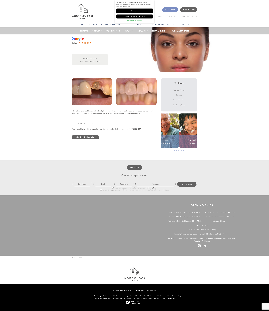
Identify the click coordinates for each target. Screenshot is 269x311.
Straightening (113, 31)
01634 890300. (223, 234)
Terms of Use (92, 296)
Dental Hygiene (160, 31)
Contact (184, 25)
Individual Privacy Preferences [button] (134, 20)
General (84, 31)
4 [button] (180, 150)
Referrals (172, 25)
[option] (179, 130)
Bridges (179, 95)
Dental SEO (134, 301)
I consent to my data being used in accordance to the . (135, 188)
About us (93, 25)
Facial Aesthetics (132, 25)
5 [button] (182, 150)
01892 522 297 (189, 10)
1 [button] (174, 150)
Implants (129, 31)
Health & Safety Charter (147, 296)
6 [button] (183, 150)
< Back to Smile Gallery (85, 137)
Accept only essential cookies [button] (135, 16)
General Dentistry (179, 100)
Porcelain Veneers (179, 90)
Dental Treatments (110, 25)
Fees (146, 25)
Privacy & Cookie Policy (131, 296)
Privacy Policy (152, 188)
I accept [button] (134, 11)
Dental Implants (179, 105)
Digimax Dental (147, 298)
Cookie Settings (176, 296)
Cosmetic (97, 31)
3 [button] (178, 150)
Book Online (170, 10)
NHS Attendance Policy (163, 296)
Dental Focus (137, 303)
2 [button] (176, 150)
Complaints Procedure (104, 296)
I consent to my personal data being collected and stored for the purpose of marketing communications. (135, 190)
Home (83, 25)
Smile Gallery (89, 61)
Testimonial (158, 25)
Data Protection (117, 296)
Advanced (143, 31)
